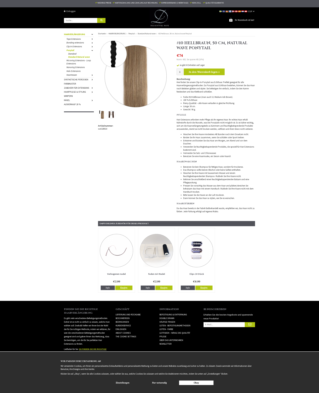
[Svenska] (220, 11)
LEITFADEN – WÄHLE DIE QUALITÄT (175, 332)
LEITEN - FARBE (166, 329)
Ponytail (70, 50)
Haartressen (71, 75)
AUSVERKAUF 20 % (72, 104)
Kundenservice (123, 325)
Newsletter (166, 343)
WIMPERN (68, 96)
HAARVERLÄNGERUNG (74, 34)
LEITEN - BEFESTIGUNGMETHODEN (175, 325)
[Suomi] (230, 11)
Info (108, 287)
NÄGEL (67, 100)
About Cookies (123, 332)
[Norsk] (233, 11)
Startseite (102, 33)
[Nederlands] (243, 11)
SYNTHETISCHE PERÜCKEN (76, 79)
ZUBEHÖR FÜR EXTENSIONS (76, 87)
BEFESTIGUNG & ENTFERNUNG (173, 314)
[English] (224, 11)
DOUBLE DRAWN (167, 318)
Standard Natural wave (79, 57)
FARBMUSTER (70, 83)
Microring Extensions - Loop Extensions (78, 62)
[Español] (239, 11)
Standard (72, 53)
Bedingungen (122, 321)
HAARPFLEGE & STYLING (75, 91)
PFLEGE (163, 336)
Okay (196, 382)
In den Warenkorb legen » (204, 72)
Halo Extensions (73, 71)
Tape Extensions (73, 39)
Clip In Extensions (74, 46)
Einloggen (71, 11)
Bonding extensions (75, 42)
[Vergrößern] (133, 73)
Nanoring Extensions (75, 67)
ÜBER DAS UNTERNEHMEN (171, 340)
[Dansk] (236, 11)
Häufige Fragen (167, 321)
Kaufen (123, 287)
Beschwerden (123, 318)
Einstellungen (122, 382)
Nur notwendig (159, 382)
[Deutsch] (227, 11)
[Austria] (246, 11)
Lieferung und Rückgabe (128, 314)
